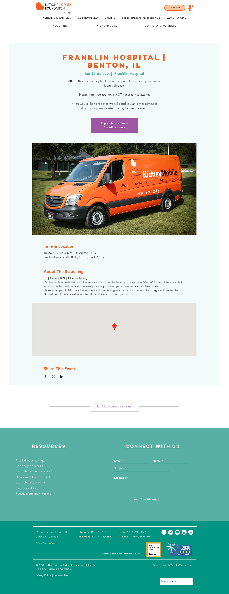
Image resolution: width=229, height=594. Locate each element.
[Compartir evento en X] (53, 376)
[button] (61, 26)
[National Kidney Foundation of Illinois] (53, 8)
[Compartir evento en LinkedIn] (61, 376)
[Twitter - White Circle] (170, 532)
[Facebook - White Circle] (163, 532)
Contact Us (66, 568)
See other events (114, 127)
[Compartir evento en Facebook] (45, 376)
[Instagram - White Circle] (184, 532)
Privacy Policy (43, 575)
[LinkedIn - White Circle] (190, 532)
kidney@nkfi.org (141, 536)
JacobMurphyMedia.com (177, 565)
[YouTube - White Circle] (177, 532)
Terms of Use (61, 575)
